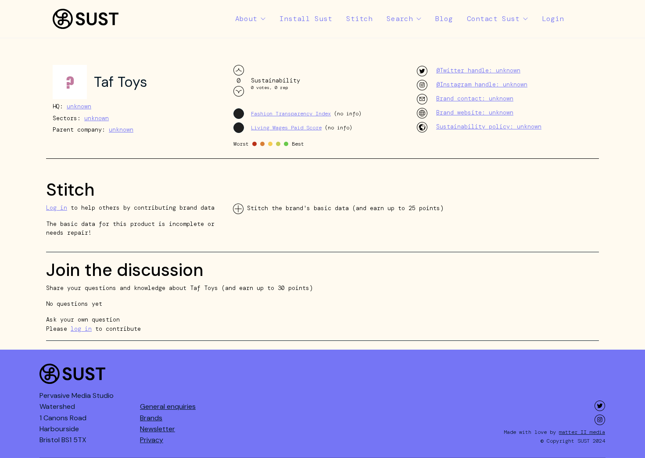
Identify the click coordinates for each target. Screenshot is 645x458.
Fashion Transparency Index (291, 113)
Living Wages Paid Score (286, 127)
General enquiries (168, 406)
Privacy (151, 439)
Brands (151, 417)
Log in (56, 207)
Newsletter (157, 428)
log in (81, 329)
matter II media (582, 432)
